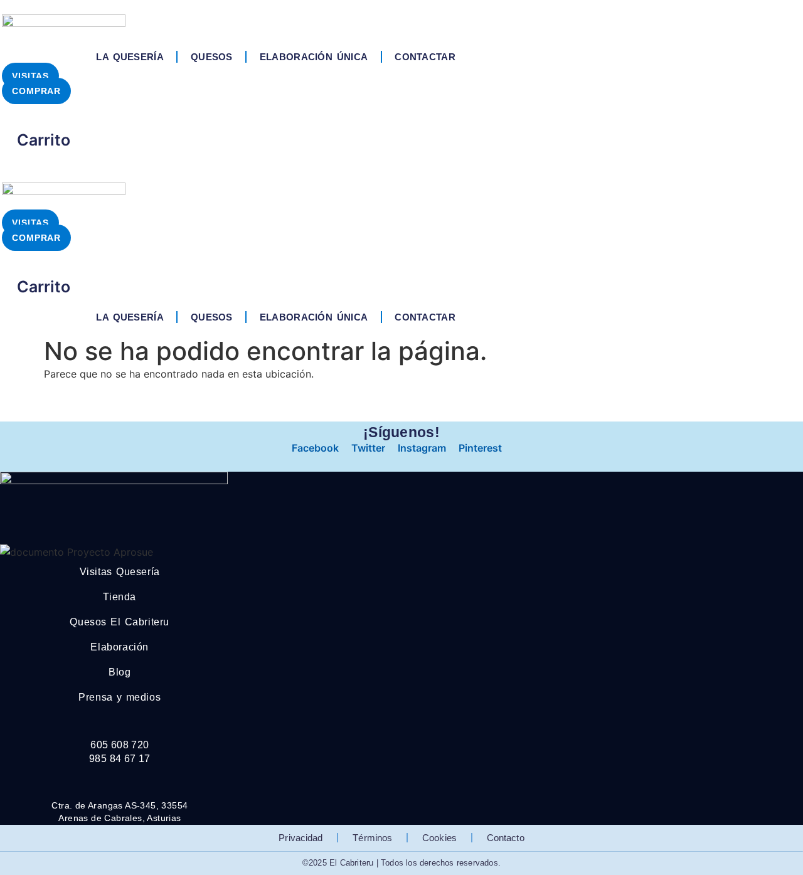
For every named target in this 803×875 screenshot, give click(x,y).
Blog (119, 672)
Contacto (505, 838)
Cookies (439, 838)
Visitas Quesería (120, 571)
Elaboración (119, 647)
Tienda (119, 596)
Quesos (212, 57)
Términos (372, 838)
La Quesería (130, 57)
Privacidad (300, 838)
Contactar (425, 57)
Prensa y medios (119, 697)
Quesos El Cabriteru (119, 622)
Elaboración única (314, 57)
